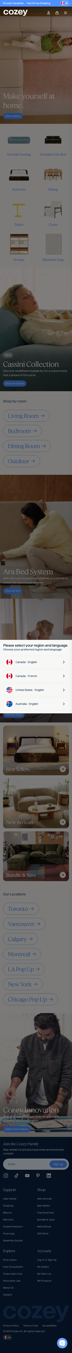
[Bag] (57, 12)
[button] (64, 3)
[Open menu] (65, 12)
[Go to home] (15, 13)
